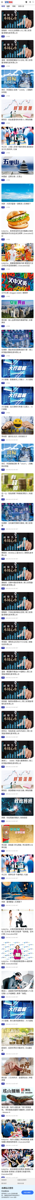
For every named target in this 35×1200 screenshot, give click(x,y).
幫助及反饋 (21, 1183)
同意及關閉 (27, 1192)
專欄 (13, 6)
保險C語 (21, 6)
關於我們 (4, 1183)
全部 (8, 6)
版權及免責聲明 (22, 1180)
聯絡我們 (4, 1180)
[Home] (8, 2)
